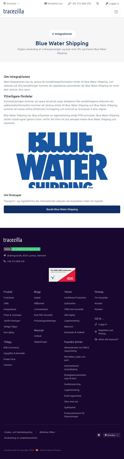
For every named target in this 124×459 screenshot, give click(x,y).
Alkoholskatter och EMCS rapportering (76, 349)
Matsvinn (68, 326)
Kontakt (98, 303)
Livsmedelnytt (41, 309)
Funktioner (9, 297)
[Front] (14, 12)
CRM (6, 303)
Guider (37, 297)
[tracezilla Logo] (13, 239)
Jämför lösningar (12, 320)
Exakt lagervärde (72, 395)
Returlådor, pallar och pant (74, 358)
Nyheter (99, 309)
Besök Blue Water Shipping (62, 209)
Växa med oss (71, 401)
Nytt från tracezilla (43, 315)
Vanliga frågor (10, 326)
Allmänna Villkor (47, 432)
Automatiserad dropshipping (71, 367)
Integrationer (63, 33)
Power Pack (9, 359)
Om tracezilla (101, 297)
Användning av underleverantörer (20, 438)
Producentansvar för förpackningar (74, 415)
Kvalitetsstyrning (72, 384)
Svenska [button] (11, 3)
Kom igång (9, 332)
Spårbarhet (69, 303)
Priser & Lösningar (12, 315)
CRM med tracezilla (73, 309)
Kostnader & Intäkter (74, 332)
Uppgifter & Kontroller (14, 353)
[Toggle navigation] (116, 12)
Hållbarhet (39, 303)
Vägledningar (40, 341)
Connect (8, 365)
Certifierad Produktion (75, 297)
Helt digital (69, 315)
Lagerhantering (71, 320)
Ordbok (38, 336)
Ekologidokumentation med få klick (75, 377)
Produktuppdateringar (45, 320)
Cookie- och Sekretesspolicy (18, 432)
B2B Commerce (11, 347)
